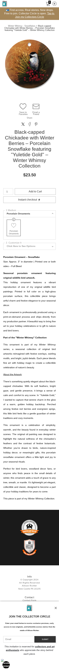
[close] (55, 608)
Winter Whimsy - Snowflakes (21, 26)
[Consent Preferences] (6, 665)
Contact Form (29, 600)
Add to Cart (35, 191)
